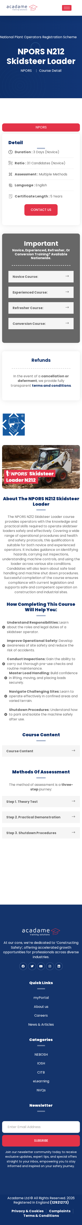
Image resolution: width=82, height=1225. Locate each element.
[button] (41, 276)
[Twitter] (32, 966)
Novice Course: (25, 276)
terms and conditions (51, 385)
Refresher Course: (28, 308)
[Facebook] (23, 966)
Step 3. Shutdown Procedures (31, 833)
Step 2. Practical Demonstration (33, 817)
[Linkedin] (59, 966)
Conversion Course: (29, 323)
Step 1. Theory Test (22, 801)
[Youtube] (41, 966)
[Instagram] (50, 966)
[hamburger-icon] (66, 8)
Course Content (19, 751)
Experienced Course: (30, 292)
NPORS (41, 127)
